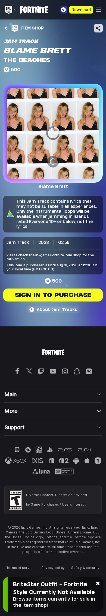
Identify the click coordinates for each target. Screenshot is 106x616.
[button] (53, 133)
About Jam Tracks (57, 309)
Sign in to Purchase (53, 294)
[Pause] (53, 161)
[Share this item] (98, 28)
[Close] (98, 582)
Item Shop (32, 28)
